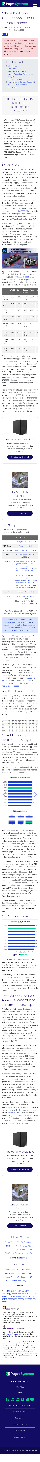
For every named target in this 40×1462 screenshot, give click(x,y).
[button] (4, 794)
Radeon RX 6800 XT (14, 1296)
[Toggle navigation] (38, 3)
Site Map (20, 1387)
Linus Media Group (9, 193)
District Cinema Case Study (15, 1281)
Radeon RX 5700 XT (19, 1294)
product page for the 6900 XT (16, 211)
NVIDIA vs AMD (23, 1291)
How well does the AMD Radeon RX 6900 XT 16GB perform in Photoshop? (21, 84)
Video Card (6, 1115)
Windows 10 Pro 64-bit (24, 596)
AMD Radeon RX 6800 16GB (26, 585)
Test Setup (12, 69)
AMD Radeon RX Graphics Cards (22, 279)
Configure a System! (20, 457)
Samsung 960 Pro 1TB (26, 592)
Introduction (12, 66)
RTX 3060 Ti (19, 1299)
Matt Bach (29, 27)
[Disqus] (20, 1332)
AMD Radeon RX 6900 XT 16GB (25, 580)
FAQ (20, 1392)
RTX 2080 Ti (9, 1299)
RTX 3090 (10, 1302)
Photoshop (6, 1294)
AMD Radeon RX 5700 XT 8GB (25, 588)
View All (20, 1285)
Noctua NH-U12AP (25, 546)
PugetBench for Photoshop (24, 603)
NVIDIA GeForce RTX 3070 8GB (26, 569)
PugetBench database (10, 686)
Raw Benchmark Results (17, 71)
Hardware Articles (14, 1113)
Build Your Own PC (20, 1381)
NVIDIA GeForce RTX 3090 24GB (25, 561)
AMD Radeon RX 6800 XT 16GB (26, 583)
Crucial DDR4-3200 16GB (26, 555)
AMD (8, 1291)
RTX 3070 (28, 1299)
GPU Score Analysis (15, 79)
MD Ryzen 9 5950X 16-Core (26, 542)
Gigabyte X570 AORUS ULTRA (25, 550)
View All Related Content (20, 1258)
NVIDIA (13, 1291)
